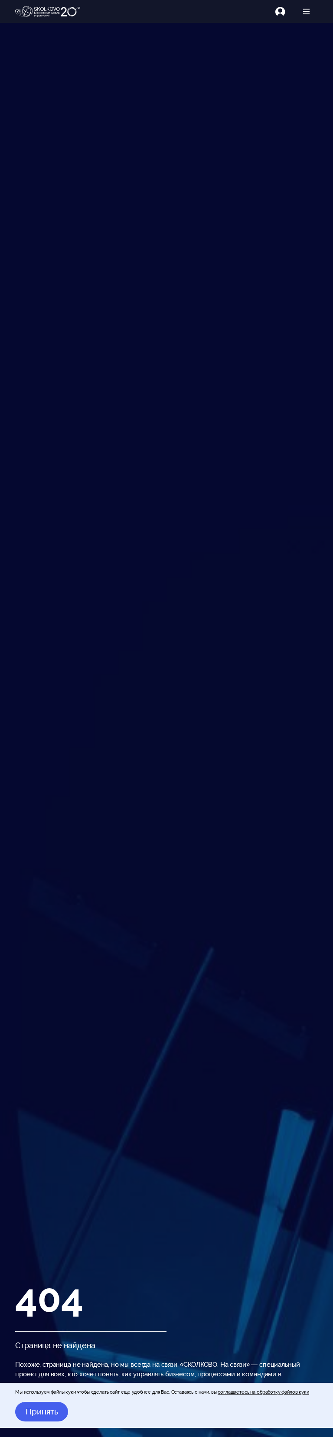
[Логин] (285, 11)
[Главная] (47, 11)
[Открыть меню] (306, 11)
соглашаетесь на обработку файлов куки (263, 1392)
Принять (42, 1412)
